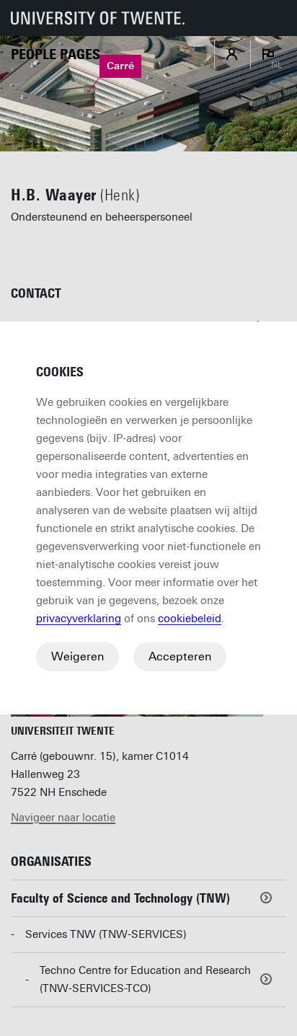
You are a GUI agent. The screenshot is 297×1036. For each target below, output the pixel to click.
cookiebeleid (189, 618)
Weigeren (77, 656)
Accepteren (179, 656)
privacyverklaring (78, 618)
